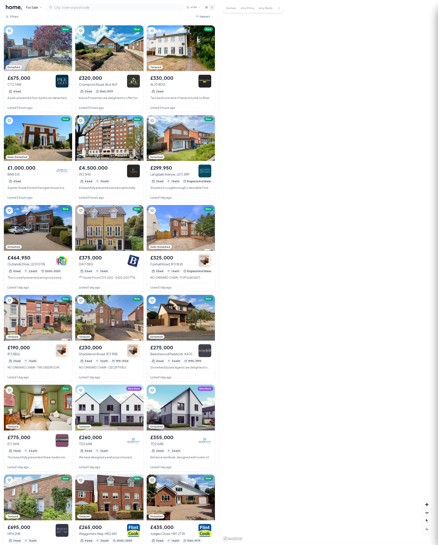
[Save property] (9, 31)
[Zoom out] (427, 513)
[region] (328, 272)
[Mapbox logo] (233, 538)
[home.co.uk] (13, 7)
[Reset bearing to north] (427, 521)
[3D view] (427, 529)
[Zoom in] (427, 504)
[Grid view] (206, 7)
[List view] (212, 7)
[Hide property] (18, 31)
